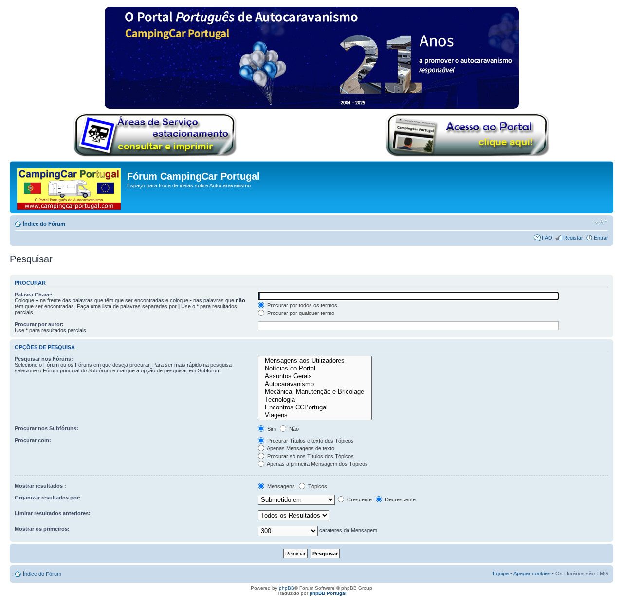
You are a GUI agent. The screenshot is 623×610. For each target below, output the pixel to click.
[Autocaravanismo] (314, 384)
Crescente (359, 499)
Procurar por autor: (39, 324)
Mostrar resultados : (40, 486)
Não (293, 429)
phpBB (286, 588)
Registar (573, 237)
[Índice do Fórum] (69, 187)
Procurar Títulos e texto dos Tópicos (310, 441)
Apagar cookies (531, 573)
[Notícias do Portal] (314, 368)
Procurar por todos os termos (301, 305)
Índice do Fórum (44, 224)
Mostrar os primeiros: (42, 529)
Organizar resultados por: (48, 497)
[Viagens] (314, 415)
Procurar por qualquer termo (300, 313)
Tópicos (317, 486)
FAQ (547, 237)
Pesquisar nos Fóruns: (44, 359)
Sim (271, 429)
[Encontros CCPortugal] (314, 407)
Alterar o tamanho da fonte (601, 222)
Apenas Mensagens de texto (300, 448)
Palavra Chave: (34, 294)
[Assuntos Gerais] (314, 376)
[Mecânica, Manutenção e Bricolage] (314, 392)
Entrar (601, 237)
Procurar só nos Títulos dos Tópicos (310, 456)
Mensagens (280, 486)
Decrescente (400, 499)
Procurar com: (33, 440)
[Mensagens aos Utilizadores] (314, 361)
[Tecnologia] (314, 400)
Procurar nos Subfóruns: (46, 428)
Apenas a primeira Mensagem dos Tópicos (317, 464)
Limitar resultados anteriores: (53, 513)
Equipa (501, 573)
